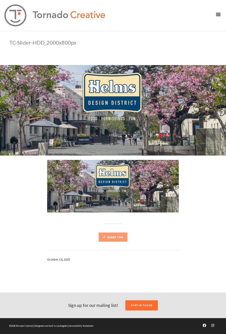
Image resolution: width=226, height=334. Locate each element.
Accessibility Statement (81, 325)
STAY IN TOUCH (141, 305)
